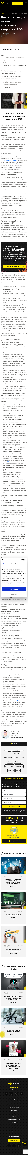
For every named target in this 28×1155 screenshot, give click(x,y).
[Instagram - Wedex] (16, 1093)
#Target (10, 761)
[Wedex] (6, 3)
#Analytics (17, 761)
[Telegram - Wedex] (14, 1145)
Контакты (14, 1110)
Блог (14, 1113)
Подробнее (22, 811)
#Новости (11, 770)
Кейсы (14, 1116)
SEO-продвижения (12, 462)
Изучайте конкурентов (10, 84)
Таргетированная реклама (14, 1104)
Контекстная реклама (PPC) (14, 1102)
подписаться (15, 841)
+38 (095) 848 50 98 (14, 1136)
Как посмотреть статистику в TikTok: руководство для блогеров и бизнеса (13, 998)
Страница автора (16, 737)
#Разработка (19, 766)
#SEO (4, 33)
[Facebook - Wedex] (11, 1093)
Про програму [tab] (22, 563)
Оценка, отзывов (14, 1089)
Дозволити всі (14, 589)
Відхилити (14, 594)
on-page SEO (15, 700)
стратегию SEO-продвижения (9, 160)
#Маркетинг (16, 753)
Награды (14, 1122)
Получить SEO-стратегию (13, 266)
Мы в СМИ (14, 1128)
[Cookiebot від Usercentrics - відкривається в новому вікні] (20, 560)
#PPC (23, 757)
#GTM (18, 770)
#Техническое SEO (9, 757)
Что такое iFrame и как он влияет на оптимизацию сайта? (13, 916)
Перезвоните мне (17, 3)
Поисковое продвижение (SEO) (14, 1099)
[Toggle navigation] (26, 3)
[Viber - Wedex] (19, 1145)
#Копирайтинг (9, 766)
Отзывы (14, 1125)
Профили (14, 1130)
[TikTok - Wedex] (6, 1093)
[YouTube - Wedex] (21, 1093)
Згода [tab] (4, 563)
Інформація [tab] (13, 563)
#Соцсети (20, 749)
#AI (9, 753)
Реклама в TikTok (14, 1107)
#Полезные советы (10, 749)
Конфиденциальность (14, 1119)
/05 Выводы (5, 87)
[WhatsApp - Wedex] (9, 1145)
